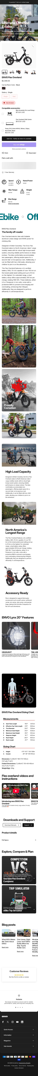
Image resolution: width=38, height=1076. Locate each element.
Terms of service (22, 1065)
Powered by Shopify (24, 1063)
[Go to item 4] (33, 72)
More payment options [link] (19, 149)
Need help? (32, 153)
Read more (5, 947)
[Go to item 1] (12, 72)
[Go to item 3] (26, 72)
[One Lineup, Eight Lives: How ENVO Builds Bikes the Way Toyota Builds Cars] (24, 933)
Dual (14, 96)
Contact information (19, 1068)
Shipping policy (30, 1065)
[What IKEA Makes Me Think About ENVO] (8, 933)
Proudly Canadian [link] (10, 406)
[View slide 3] (20, 1007)
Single (6, 96)
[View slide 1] (16, 1007)
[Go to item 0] (5, 72)
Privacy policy (14, 1065)
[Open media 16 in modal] (33, 46)
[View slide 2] (18, 1007)
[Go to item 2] (19, 72)
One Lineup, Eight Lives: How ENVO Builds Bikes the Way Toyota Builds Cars (23, 944)
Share (6, 153)
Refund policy (7, 1065)
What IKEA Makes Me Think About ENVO (8, 942)
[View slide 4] (22, 1007)
